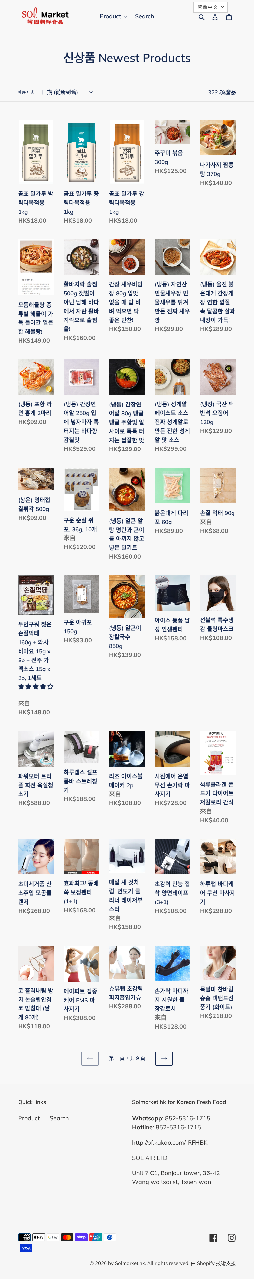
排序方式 (26, 92)
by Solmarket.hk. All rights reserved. (148, 1263)
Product (29, 1118)
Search (59, 1118)
